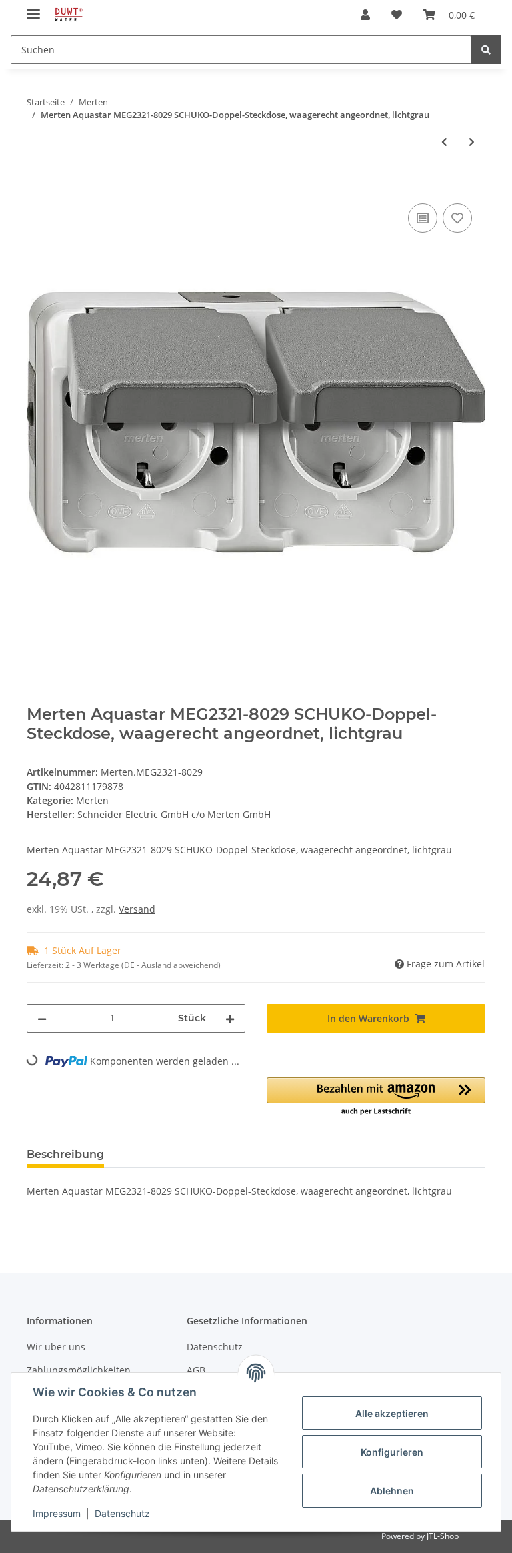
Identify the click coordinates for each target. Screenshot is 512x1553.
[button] (365, 14)
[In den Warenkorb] (37, 185)
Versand (137, 909)
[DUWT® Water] (68, 15)
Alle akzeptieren (392, 1413)
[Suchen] (486, 49)
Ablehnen (392, 1490)
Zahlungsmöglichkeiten (79, 1370)
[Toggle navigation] (33, 8)
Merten (92, 800)
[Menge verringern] (42, 1018)
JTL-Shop (443, 1536)
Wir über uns (56, 1346)
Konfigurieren (392, 1452)
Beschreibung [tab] (65, 1154)
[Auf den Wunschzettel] (457, 218)
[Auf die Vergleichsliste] (422, 218)
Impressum (57, 1513)
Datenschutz (215, 1346)
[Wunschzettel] (397, 14)
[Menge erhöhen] (230, 1018)
